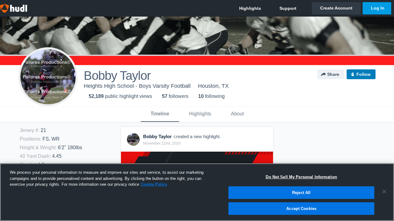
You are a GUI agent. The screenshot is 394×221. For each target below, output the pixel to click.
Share (333, 74)
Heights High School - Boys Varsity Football (137, 86)
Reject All (301, 192)
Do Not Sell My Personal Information (301, 177)
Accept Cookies (301, 208)
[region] (197, 192)
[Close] (384, 191)
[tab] (160, 114)
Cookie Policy (154, 184)
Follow (363, 74)
